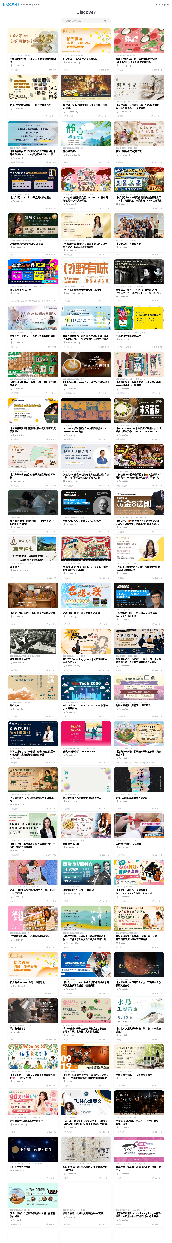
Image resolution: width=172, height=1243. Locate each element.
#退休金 (14, 762)
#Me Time (120, 1086)
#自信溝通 (68, 1132)
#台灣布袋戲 (69, 116)
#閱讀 (66, 947)
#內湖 (13, 1039)
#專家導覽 (15, 393)
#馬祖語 (67, 301)
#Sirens (14, 531)
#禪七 (13, 578)
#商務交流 (120, 670)
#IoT (66, 716)
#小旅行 (14, 716)
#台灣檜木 (15, 670)
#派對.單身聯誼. (122, 485)
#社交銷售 (120, 531)
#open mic (68, 578)
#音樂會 (67, 809)
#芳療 (118, 1224)
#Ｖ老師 (14, 947)
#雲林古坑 (15, 485)
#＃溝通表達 (69, 439)
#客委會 (119, 70)
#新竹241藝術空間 (123, 347)
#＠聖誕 (119, 162)
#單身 (13, 624)
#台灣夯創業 (69, 485)
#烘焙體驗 (120, 439)
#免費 (118, 809)
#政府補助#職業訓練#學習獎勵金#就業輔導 (28, 301)
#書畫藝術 (120, 393)
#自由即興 (68, 670)
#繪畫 (13, 901)
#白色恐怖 (68, 347)
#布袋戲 (67, 624)
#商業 (66, 901)
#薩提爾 (14, 809)
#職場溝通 (15, 855)
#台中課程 (68, 993)
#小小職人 (15, 70)
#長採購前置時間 (17, 162)
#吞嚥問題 (120, 855)
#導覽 (66, 70)
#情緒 (118, 1178)
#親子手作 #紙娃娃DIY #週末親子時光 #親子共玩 (134, 762)
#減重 (118, 947)
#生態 (118, 1039)
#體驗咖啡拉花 (69, 393)
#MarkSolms (16, 1224)
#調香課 (119, 116)
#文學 (118, 301)
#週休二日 (120, 578)
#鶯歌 (13, 993)
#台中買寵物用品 (70, 208)
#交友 (118, 993)
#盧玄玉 (14, 347)
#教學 (13, 254)
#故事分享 (120, 1132)
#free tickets (121, 901)
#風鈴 (66, 1178)
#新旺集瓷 (68, 1224)
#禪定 (66, 162)
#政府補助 (15, 439)
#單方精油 (120, 716)
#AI (117, 208)
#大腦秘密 (68, 254)
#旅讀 (66, 1086)
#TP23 (119, 254)
